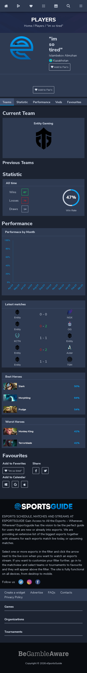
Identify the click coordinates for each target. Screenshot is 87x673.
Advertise (36, 593)
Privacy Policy (13, 597)
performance (41, 102)
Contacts (66, 593)
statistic (22, 102)
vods (58, 102)
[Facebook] (36, 470)
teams (7, 102)
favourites (74, 102)
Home (28, 26)
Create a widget (14, 593)
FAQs (51, 593)
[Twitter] (45, 470)
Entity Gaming (43, 123)
